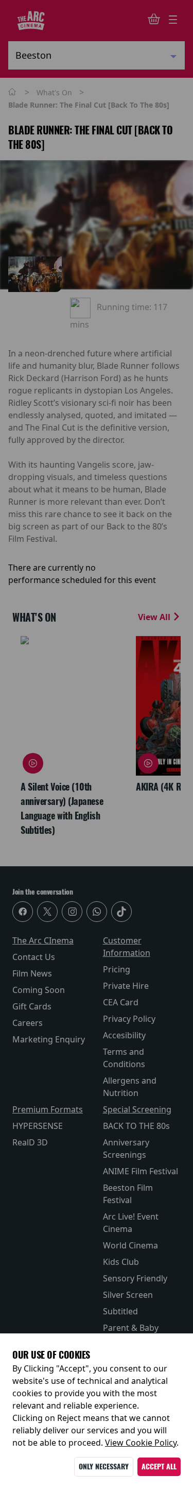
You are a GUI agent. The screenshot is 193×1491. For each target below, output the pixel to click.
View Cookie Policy (141, 1442)
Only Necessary (104, 1466)
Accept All (159, 1466)
